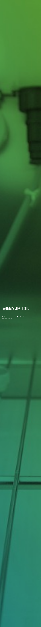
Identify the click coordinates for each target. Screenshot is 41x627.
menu (35, 2)
